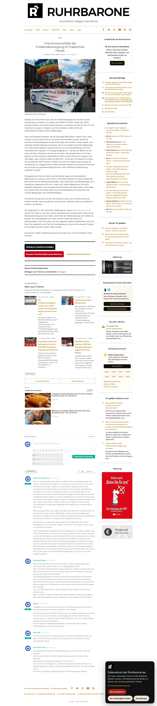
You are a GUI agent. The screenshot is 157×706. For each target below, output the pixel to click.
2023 (128, 372)
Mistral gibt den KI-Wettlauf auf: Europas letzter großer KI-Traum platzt (117, 236)
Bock (108, 128)
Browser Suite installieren (117, 309)
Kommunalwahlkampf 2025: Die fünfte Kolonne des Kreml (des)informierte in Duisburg (118, 176)
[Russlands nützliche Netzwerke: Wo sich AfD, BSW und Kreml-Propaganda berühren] (31, 341)
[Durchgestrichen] (43, 450)
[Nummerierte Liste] (46, 450)
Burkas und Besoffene (114, 329)
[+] (61, 450)
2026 (107, 372)
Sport (72, 30)
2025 (114, 372)
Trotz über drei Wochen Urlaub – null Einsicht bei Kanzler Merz (118, 88)
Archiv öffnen (117, 366)
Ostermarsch (30, 374)
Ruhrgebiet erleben (60, 688)
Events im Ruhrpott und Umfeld (37, 688)
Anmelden (91, 436)
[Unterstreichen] (40, 450)
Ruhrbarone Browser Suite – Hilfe (92, 694)
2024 (121, 372)
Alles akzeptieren (117, 692)
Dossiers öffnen (109, 384)
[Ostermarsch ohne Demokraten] (67, 300)
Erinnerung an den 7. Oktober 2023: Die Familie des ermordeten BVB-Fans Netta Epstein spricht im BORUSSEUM (118, 99)
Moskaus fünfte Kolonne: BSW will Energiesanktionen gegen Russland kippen (83, 347)
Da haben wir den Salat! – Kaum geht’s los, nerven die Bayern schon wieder (118, 93)
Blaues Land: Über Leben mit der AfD (118, 105)
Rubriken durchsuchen (112, 381)
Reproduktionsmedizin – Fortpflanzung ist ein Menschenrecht (114, 405)
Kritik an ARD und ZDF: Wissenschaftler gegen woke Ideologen (116, 446)
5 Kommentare (72, 54)
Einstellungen (141, 698)
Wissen (46, 30)
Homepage (28, 30)
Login (79, 30)
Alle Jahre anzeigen (111, 386)
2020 (121, 377)
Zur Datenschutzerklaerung (119, 685)
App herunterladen (117, 304)
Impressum (30, 694)
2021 (114, 377)
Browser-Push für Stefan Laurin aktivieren (44, 254)
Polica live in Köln (111, 108)
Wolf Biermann (82, 210)
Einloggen (62, 272)
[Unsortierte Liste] (49, 450)
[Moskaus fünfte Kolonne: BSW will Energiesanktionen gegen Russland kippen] (67, 341)
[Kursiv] (37, 450)
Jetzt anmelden (117, 63)
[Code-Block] (55, 450)
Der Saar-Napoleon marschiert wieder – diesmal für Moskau (118, 83)
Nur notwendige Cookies (120, 698)
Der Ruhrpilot (109, 112)
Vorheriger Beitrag (42, 381)
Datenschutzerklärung (47, 694)
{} (58, 450)
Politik (37, 30)
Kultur (64, 30)
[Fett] (34, 450)
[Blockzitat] (52, 450)
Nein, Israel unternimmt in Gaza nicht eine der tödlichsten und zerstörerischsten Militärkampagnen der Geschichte (119, 425)
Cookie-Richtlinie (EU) (67, 694)
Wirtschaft (55, 30)
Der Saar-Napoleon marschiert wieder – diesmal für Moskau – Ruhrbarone (117, 169)
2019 (128, 377)
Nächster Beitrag (78, 381)
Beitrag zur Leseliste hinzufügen (40, 247)
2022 (107, 377)
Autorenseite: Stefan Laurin (78, 254)
